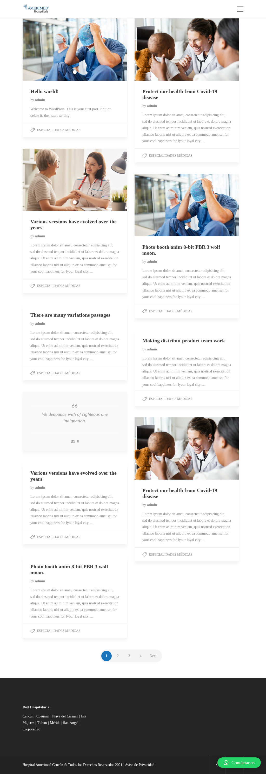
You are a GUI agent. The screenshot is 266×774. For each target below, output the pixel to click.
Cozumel (42, 716)
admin (40, 100)
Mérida (55, 723)
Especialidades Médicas (58, 130)
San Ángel (71, 723)
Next (153, 656)
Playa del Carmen (65, 716)
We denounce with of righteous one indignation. (75, 417)
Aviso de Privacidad (139, 765)
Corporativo (31, 729)
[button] (239, 762)
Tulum (42, 723)
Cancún (28, 716)
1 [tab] (75, 72)
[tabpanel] (75, 49)
